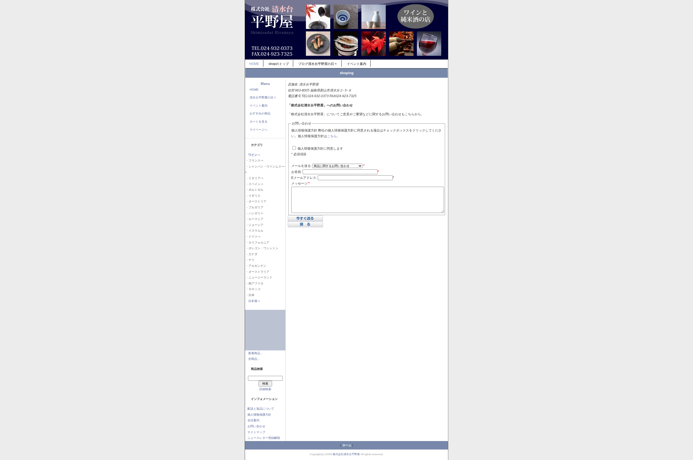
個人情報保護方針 (259, 414)
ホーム (346, 445)
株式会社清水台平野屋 (346, 454)
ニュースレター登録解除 (263, 437)
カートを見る (258, 121)
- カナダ (251, 254)
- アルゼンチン (255, 265)
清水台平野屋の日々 (263, 97)
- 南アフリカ (254, 283)
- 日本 (249, 295)
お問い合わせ (256, 426)
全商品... (254, 358)
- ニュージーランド (258, 277)
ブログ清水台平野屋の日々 (317, 64)
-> (254, 154)
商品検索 (257, 368)
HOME (254, 64)
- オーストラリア (257, 271)
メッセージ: (300, 183)
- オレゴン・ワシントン (261, 248)
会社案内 (253, 420)
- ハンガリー (254, 213)
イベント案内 (356, 64)
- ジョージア (254, 224)
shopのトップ (279, 64)
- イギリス (252, 195)
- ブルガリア (254, 207)
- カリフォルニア (257, 242)
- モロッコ (252, 289)
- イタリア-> (254, 178)
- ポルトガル (254, 189)
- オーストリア (255, 201)
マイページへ (258, 129)
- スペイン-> (254, 184)
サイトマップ (256, 432)
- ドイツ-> (252, 236)
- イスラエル (254, 230)
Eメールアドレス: (304, 178)
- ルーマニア (254, 219)
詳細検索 (265, 389)
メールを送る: (301, 166)
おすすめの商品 (260, 113)
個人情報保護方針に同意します (320, 148)
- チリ (249, 259)
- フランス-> (254, 160)
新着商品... (255, 353)
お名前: (296, 172)
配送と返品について (260, 408)
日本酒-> (254, 301)
